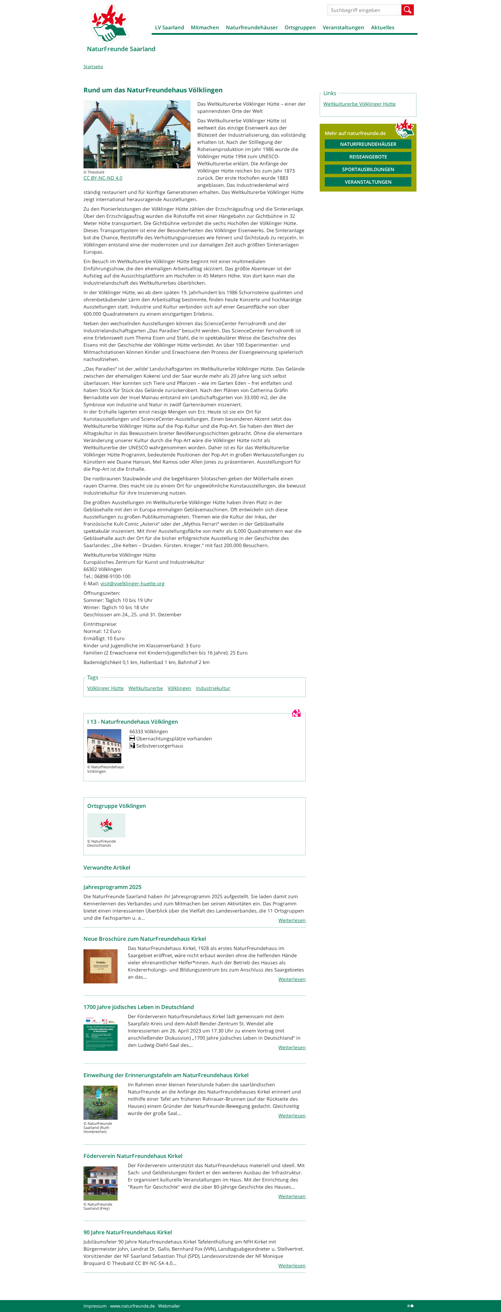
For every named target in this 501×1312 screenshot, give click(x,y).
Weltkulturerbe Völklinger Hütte (359, 104)
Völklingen (179, 688)
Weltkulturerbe (145, 688)
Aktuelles (382, 27)
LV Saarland (169, 27)
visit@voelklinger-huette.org (133, 583)
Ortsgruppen (300, 27)
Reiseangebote (368, 156)
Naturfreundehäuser (252, 27)
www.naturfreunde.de (132, 1306)
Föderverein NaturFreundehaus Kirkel (133, 1156)
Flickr (410, 1305)
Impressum (95, 1306)
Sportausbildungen (368, 169)
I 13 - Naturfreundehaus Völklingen (132, 721)
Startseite (93, 66)
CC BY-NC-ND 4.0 (103, 178)
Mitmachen (205, 27)
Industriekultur (213, 688)
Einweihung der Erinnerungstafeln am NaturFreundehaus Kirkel (166, 1075)
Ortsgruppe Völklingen (116, 806)
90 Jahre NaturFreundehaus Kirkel (128, 1232)
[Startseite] (109, 23)
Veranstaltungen (343, 27)
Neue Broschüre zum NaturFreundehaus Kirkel (145, 938)
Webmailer (169, 1306)
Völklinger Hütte (105, 688)
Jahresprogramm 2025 (112, 887)
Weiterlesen (292, 920)
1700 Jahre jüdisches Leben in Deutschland (139, 1007)
